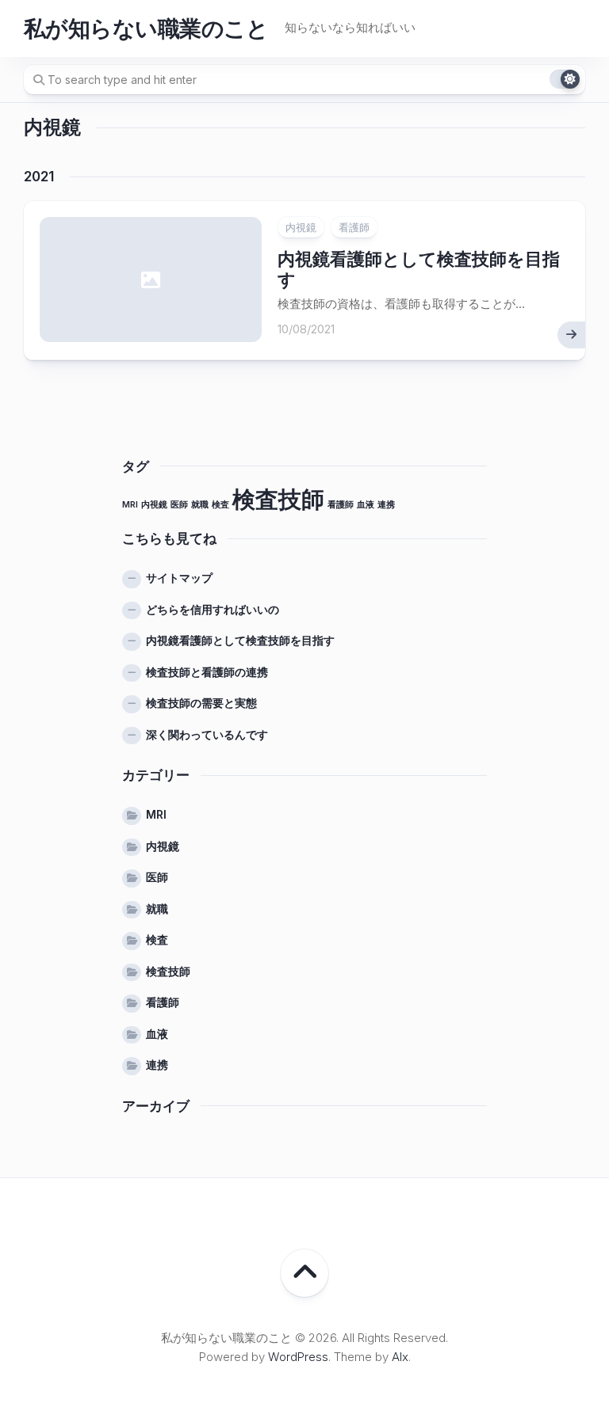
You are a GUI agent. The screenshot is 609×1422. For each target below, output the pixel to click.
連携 (386, 505)
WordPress (298, 1356)
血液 (365, 505)
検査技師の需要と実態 (201, 702)
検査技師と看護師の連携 (207, 672)
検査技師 (278, 499)
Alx (400, 1356)
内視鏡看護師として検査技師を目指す (240, 640)
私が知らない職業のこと (146, 28)
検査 (220, 505)
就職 (200, 505)
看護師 (354, 227)
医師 (179, 505)
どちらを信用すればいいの (212, 609)
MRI (130, 505)
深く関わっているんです (207, 734)
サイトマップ (179, 577)
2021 (39, 176)
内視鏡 (300, 227)
